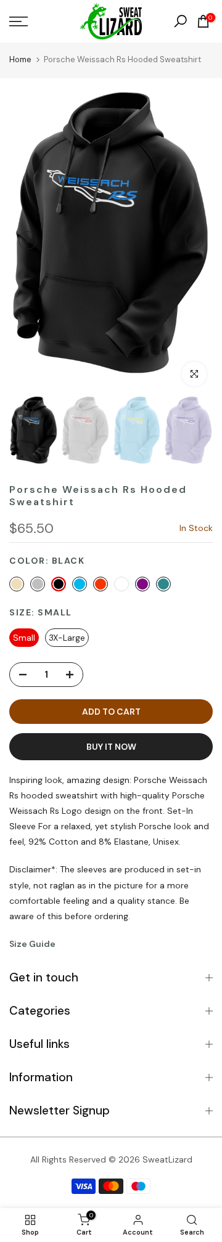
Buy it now (111, 746)
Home (20, 59)
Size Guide (32, 943)
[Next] (194, 240)
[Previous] (27, 240)
